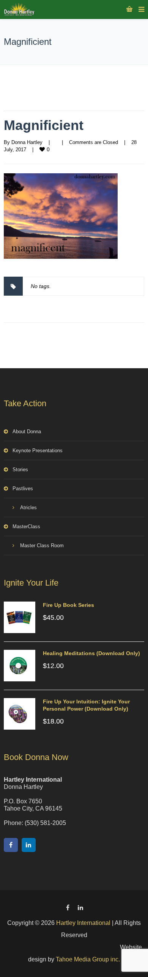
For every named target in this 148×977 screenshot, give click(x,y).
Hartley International (83, 923)
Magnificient (43, 125)
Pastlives (23, 488)
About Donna (27, 431)
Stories (20, 469)
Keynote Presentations (38, 450)
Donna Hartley (27, 142)
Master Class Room (42, 545)
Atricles (28, 507)
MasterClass (26, 526)
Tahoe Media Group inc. (88, 959)
